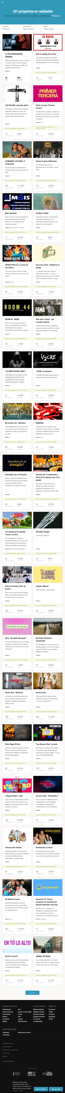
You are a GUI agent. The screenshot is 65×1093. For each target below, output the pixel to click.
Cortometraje (21, 15)
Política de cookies (18, 1090)
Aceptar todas (56, 1089)
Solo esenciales (41, 1089)
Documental (33, 15)
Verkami (32, 2)
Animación (9, 15)
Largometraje (45, 15)
